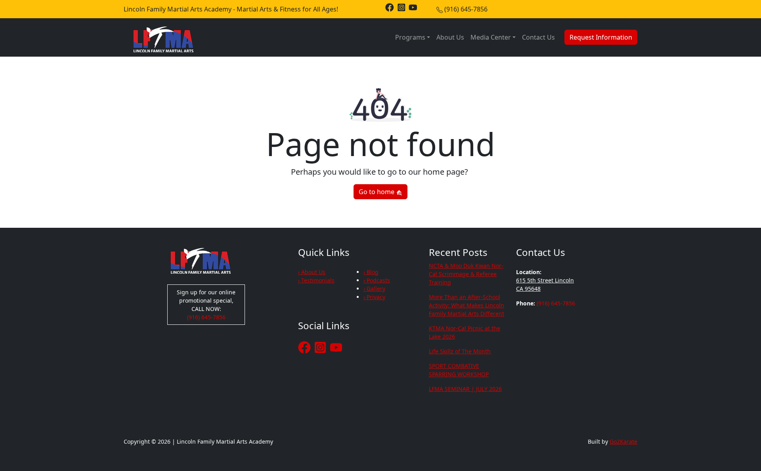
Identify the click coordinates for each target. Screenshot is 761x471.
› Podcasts (376, 280)
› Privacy (374, 297)
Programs (410, 37)
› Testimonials (316, 280)
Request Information (601, 37)
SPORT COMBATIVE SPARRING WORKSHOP (459, 370)
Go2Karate (623, 441)
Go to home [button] (377, 191)
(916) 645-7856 (466, 9)
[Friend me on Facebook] (389, 7)
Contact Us (538, 37)
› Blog (371, 272)
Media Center (490, 37)
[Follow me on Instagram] (401, 7)
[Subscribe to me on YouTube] (413, 7)
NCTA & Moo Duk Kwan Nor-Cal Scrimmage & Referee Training (466, 274)
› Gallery (374, 288)
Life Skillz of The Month (460, 351)
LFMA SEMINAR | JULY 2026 (465, 389)
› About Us (311, 272)
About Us (450, 37)
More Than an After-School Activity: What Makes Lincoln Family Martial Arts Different (466, 305)
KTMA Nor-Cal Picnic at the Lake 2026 (464, 332)
